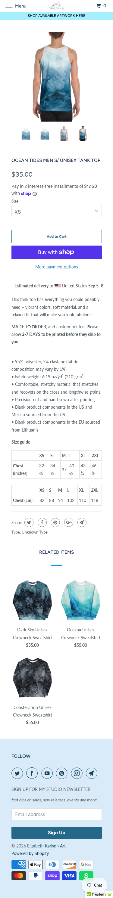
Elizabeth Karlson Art (46, 845)
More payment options (56, 266)
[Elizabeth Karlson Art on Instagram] (78, 773)
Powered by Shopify (30, 853)
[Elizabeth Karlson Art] (56, 6)
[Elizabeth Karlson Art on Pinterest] (63, 773)
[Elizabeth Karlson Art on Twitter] (18, 773)
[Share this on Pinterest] (54, 522)
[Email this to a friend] (81, 522)
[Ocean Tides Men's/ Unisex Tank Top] (56, 77)
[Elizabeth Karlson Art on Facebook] (33, 773)
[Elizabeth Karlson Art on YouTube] (48, 773)
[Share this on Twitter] (28, 522)
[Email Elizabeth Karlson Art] (93, 773)
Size (14, 201)
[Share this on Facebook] (41, 522)
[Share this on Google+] (68, 522)
